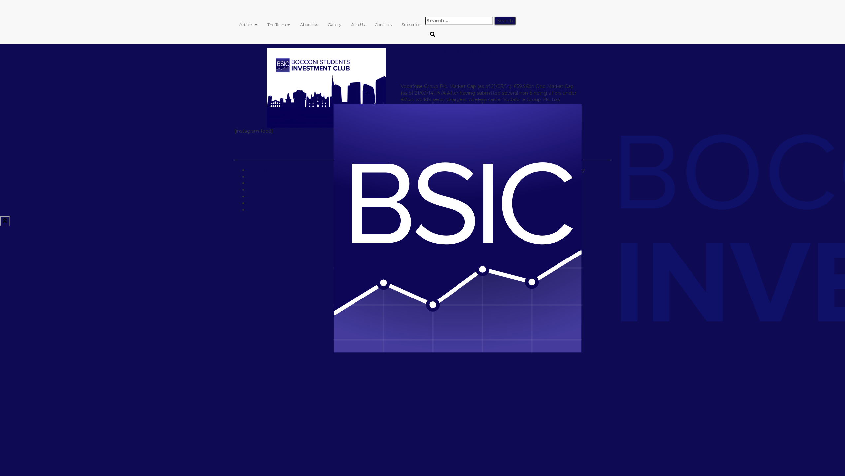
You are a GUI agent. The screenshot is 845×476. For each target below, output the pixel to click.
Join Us (358, 24)
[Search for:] (459, 21)
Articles (246, 24)
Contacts (383, 24)
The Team (277, 24)
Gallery (334, 24)
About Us (309, 24)
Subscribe (411, 24)
